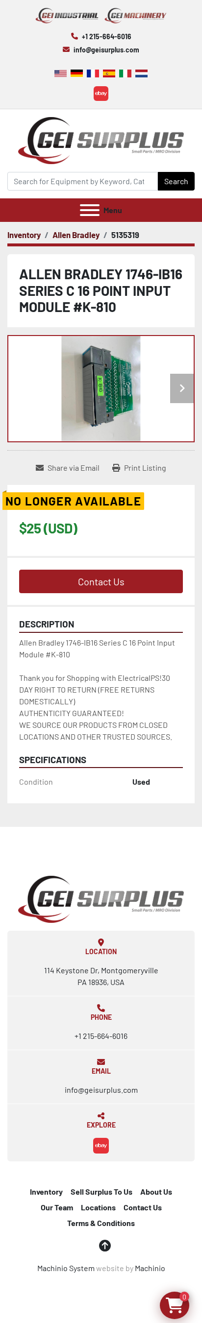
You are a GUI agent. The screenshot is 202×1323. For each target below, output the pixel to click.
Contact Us (101, 581)
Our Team (57, 1207)
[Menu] (90, 210)
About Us (156, 1191)
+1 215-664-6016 (106, 36)
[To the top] (105, 1245)
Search (176, 181)
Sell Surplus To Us (101, 1191)
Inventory (46, 1191)
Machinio (150, 1268)
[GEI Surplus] (101, 898)
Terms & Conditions (101, 1222)
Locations (98, 1207)
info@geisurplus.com (106, 50)
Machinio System (66, 1268)
